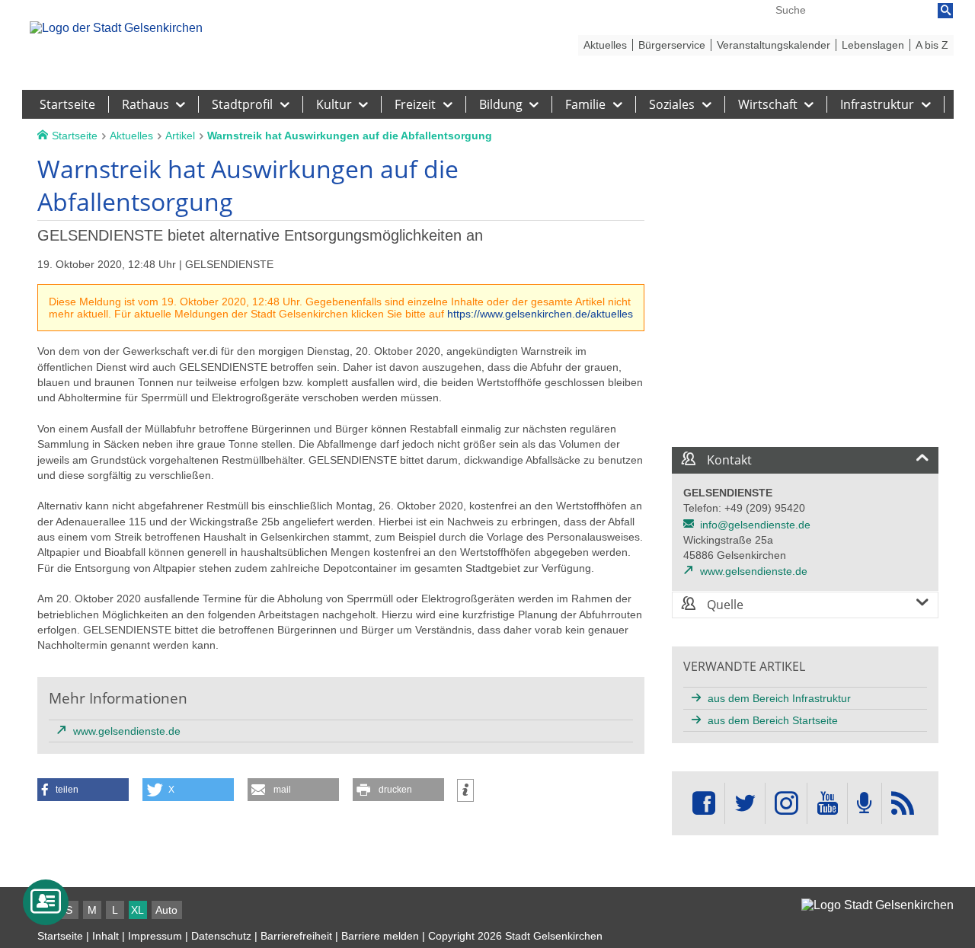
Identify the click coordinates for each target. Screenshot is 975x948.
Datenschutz (221, 936)
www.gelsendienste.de (753, 571)
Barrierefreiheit (296, 936)
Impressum (155, 936)
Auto (166, 910)
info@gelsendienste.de (755, 525)
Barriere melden (380, 936)
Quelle (723, 604)
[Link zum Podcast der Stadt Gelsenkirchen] (864, 804)
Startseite (60, 936)
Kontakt (728, 460)
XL (137, 910)
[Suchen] (945, 10)
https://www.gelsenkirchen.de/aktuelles (540, 314)
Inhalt (105, 936)
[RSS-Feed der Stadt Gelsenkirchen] (902, 804)
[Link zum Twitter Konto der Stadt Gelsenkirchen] (745, 804)
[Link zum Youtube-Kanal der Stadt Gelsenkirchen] (826, 804)
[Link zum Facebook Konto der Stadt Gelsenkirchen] (703, 804)
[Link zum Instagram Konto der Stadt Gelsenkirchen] (786, 804)
